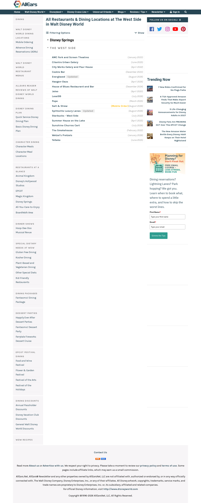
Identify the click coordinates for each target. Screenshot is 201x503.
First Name (155, 212)
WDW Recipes (24, 439)
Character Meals (25, 146)
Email (153, 222)
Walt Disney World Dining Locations (25, 33)
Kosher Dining (23, 257)
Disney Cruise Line (77, 12)
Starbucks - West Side (65, 115)
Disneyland (55, 12)
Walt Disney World (34, 12)
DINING (20, 19)
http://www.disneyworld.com (120, 489)
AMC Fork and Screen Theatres (70, 57)
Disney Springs (24, 201)
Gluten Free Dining (26, 252)
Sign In (176, 12)
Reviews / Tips (138, 12)
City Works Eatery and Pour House (72, 67)
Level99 (56, 96)
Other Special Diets (26, 272)
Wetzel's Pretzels (62, 135)
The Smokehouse (62, 130)
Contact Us (100, 452)
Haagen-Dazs (60, 81)
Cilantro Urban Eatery (65, 62)
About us (34, 465)
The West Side (63, 48)
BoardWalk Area (24, 212)
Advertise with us (53, 465)
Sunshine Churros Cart (66, 125)
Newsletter (158, 12)
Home (17, 12)
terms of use (169, 465)
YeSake (56, 140)
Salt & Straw (60, 105)
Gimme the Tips (158, 235)
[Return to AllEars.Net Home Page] (34, 7)
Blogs (121, 12)
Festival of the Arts (26, 379)
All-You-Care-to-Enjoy (28, 207)
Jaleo (55, 91)
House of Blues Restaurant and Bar (73, 86)
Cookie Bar (58, 71)
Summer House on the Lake (68, 120)
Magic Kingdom (24, 196)
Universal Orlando (102, 12)
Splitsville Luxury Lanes (72, 110)
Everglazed (65, 76)
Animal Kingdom (25, 175)
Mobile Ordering (24, 42)
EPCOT (19, 190)
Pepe (55, 101)
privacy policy (148, 465)
